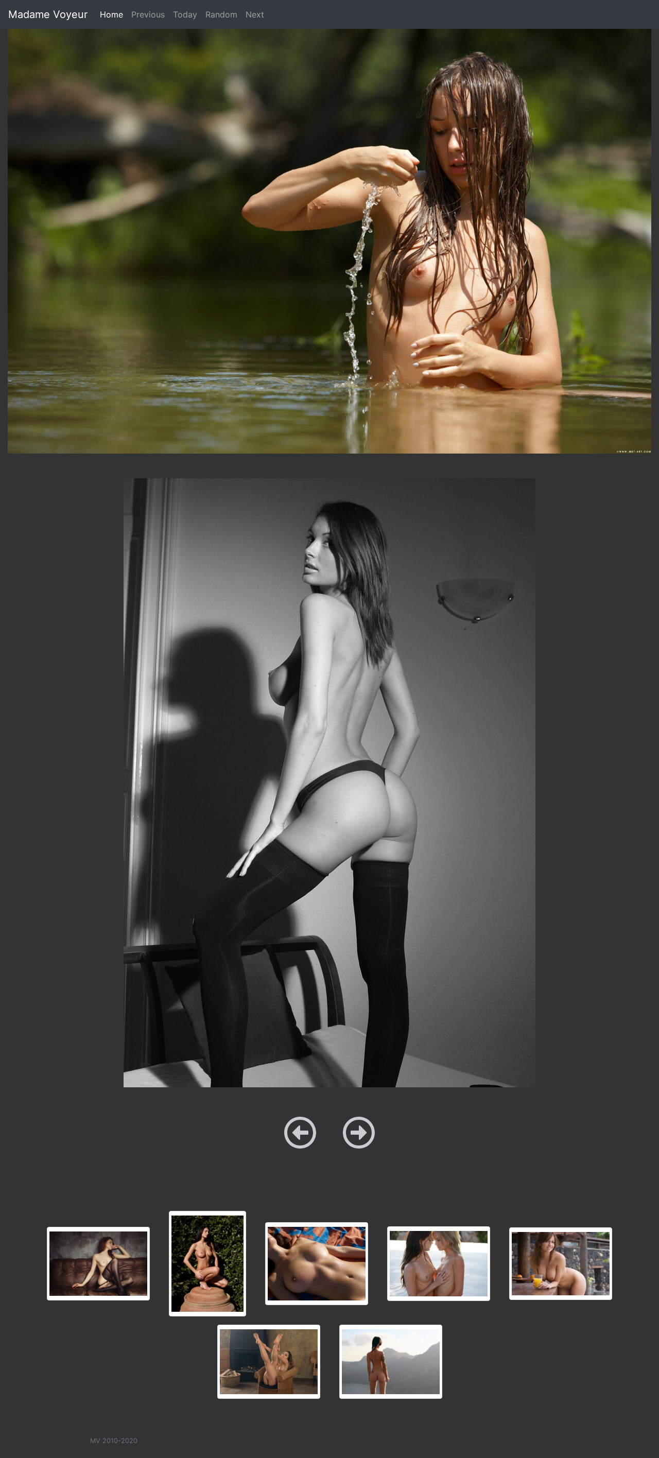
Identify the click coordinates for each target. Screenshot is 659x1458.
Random (221, 14)
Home (113, 14)
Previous (148, 14)
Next (255, 14)
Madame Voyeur (48, 14)
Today (185, 14)
